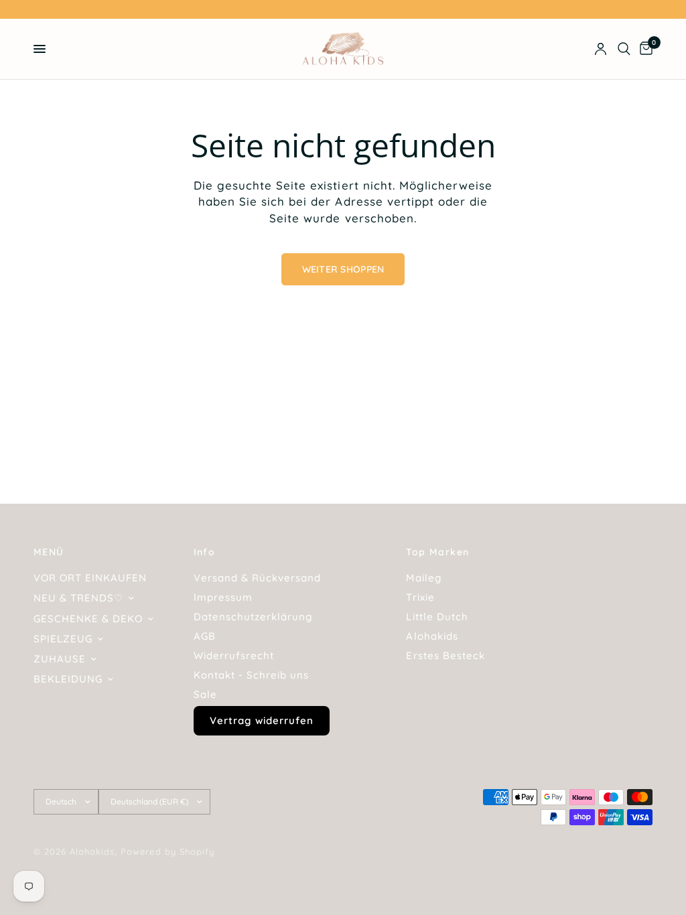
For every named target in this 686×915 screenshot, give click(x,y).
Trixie (420, 597)
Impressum (223, 597)
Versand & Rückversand (257, 577)
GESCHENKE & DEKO (88, 618)
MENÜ (48, 552)
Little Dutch (437, 616)
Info (205, 552)
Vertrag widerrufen (262, 720)
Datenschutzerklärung (253, 616)
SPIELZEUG (62, 638)
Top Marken (437, 552)
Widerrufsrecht (234, 655)
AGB (205, 636)
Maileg (423, 577)
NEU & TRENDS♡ (78, 597)
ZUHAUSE (59, 658)
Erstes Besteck (445, 655)
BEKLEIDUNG (67, 679)
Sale (205, 694)
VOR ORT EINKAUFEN (90, 577)
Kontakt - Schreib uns (251, 674)
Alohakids (432, 636)
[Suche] (624, 49)
